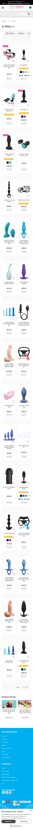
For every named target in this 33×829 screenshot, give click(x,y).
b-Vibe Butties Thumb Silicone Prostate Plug (9, 579)
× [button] (31, 810)
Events (3, 768)
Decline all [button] (24, 821)
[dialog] (16, 819)
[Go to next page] (23, 687)
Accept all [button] (8, 821)
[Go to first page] (6, 687)
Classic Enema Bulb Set (9, 110)
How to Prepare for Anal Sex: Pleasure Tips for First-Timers (25, 711)
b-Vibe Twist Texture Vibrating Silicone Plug (24, 621)
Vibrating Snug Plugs (24, 487)
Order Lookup (5, 742)
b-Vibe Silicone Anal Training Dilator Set (9, 323)
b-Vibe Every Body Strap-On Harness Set (23, 534)
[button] (3, 8)
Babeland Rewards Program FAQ (9, 780)
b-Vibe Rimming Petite (9, 154)
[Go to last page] (26, 687)
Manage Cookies (6, 757)
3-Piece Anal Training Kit (9, 661)
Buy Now (9, 78)
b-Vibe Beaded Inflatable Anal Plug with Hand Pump (24, 323)
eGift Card (4, 736)
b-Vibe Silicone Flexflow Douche (9, 282)
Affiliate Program (6, 774)
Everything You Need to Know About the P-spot (9, 711)
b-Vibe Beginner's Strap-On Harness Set (23, 365)
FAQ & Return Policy (6, 748)
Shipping (4, 745)
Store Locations (5, 771)
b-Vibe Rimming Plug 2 (24, 661)
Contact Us (4, 739)
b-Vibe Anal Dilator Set (23, 446)
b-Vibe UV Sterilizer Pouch (9, 487)
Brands (4, 21)
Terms (3, 751)
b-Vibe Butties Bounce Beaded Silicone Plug (24, 242)
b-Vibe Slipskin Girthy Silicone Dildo (9, 621)
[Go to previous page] (9, 687)
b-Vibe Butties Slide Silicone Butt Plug (23, 579)
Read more (22, 818)
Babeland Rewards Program (8, 777)
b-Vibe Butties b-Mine (9, 406)
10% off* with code (16, 1)
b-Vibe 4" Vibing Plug (24, 406)
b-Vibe (13, 21)
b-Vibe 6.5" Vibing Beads (9, 200)
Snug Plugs (24, 65)
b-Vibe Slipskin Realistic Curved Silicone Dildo (9, 365)
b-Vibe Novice (24, 109)
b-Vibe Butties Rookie (24, 282)
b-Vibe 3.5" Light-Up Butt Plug (24, 154)
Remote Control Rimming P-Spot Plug (9, 242)
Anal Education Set (24, 200)
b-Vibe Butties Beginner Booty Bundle (9, 447)
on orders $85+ (16, 3)
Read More (9, 717)
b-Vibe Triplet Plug (9, 533)
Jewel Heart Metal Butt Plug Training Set (9, 66)
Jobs (3, 783)
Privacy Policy (5, 754)
